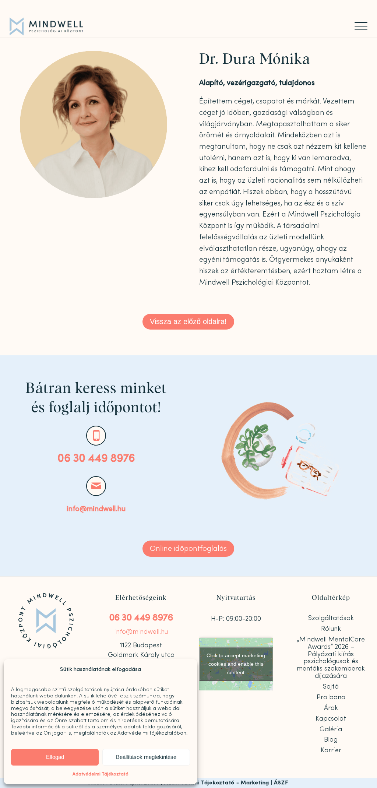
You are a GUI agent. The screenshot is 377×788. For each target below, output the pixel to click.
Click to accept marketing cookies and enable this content (236, 663)
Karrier (331, 750)
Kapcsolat (331, 718)
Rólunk (331, 629)
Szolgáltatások (331, 618)
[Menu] (358, 26)
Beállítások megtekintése (146, 757)
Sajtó (331, 686)
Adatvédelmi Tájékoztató (100, 774)
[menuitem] (358, 26)
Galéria (331, 729)
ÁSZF (281, 783)
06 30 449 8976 (96, 458)
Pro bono (331, 697)
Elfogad (55, 757)
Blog (331, 739)
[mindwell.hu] (46, 26)
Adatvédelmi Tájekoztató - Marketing (216, 783)
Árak (331, 708)
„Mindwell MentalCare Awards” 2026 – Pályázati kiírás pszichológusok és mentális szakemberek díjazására (331, 658)
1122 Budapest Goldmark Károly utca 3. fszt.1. (141, 655)
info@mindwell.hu (96, 508)
